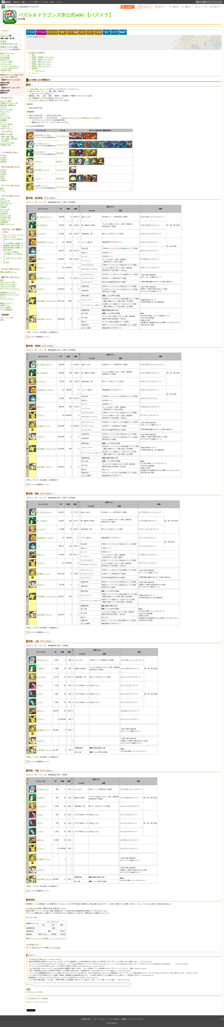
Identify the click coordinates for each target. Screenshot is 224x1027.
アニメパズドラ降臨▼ (10, 252)
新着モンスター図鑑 (9, 47)
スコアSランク (40, 71)
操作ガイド (162, 7)
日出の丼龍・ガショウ (38, 89)
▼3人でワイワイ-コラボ (8, 284)
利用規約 (124, 1019)
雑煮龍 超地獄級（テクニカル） (43, 57)
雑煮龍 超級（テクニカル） (41, 61)
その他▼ (6, 262)
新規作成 (175, 7)
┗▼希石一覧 (4, 126)
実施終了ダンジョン (7, 224)
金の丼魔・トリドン (41, 186)
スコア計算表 (55, 948)
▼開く (2, 320)
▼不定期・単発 (5, 218)
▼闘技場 (3, 162)
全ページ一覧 (202, 7)
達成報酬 (3, 120)
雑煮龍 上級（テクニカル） (41, 64)
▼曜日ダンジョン (6, 203)
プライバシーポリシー (137, 1019)
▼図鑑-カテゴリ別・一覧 (8, 103)
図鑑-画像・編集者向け (8, 105)
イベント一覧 (4, 55)
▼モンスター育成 (6, 109)
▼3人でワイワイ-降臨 (7, 286)
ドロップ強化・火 (62, 136)
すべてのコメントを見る (34, 992)
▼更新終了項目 (5, 70)
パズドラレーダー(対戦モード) (10, 66)
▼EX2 (2, 178)
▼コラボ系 (4, 211)
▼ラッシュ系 (4, 209)
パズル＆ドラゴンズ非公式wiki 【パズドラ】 (22, 7)
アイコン (3, 297)
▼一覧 (2, 190)
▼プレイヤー (4, 111)
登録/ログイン (218, 7)
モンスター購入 (5, 118)
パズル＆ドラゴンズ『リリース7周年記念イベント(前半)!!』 (81, 118)
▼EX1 (2, 176)
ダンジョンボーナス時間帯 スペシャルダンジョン (47, 938)
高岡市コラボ (44, 100)
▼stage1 (3, 155)
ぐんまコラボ (33, 100)
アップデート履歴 (6, 62)
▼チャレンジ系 (5, 216)
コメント (35, 73)
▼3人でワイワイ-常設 (7, 282)
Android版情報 (5, 57)
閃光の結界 (60, 178)
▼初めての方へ (5, 60)
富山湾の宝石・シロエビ (42, 135)
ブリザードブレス (62, 145)
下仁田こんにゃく (43, 660)
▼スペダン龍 (4, 201)
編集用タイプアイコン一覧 (9, 294)
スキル (29, 126)
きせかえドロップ (6, 128)
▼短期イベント (5, 220)
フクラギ (40, 702)
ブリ (38, 251)
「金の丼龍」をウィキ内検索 (37, 998)
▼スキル (3, 107)
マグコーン (38, 178)
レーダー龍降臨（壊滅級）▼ (13, 243)
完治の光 (59, 161)
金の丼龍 (21, 19)
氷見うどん (40, 259)
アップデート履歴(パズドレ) (10, 68)
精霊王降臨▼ (7, 250)
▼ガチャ (3, 113)
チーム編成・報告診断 (9, 138)
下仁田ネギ (40, 668)
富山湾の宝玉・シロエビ (45, 242)
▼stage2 (3, 157)
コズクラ (40, 694)
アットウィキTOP (112, 1019)
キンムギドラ (41, 234)
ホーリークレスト (62, 187)
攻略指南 (35, 68)
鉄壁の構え (60, 153)
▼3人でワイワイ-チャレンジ (10, 288)
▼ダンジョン (4, 116)
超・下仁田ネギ (39, 152)
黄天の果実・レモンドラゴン (47, 301)
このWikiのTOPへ (86, 1019)
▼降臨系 (3, 207)
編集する (188, 7)
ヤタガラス (38, 161)
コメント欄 (6, 36)
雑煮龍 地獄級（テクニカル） (42, 59)
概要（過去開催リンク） (8, 272)
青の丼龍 (33, 908)
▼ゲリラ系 (4, 205)
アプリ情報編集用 (6, 309)
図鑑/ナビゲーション (7, 53)
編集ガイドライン (6, 303)
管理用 (3, 41)
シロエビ (40, 685)
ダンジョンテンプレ (7, 299)
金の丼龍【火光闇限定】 (37, 52)
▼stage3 (3, 159)
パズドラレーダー (6, 64)
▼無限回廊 (4, 222)
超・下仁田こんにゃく (41, 143)
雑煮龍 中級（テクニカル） (41, 66)
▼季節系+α (4, 213)
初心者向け (5, 141)
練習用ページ (4, 305)
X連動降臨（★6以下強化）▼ (13, 245)
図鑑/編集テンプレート (8, 292)
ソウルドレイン (61, 170)
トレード (3, 122)
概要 (1, 188)
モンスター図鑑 (5, 101)
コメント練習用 (5, 307)
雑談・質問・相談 (8, 136)
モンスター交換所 (6, 124)
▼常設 (2, 199)
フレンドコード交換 (7, 143)
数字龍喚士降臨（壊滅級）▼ (13, 247)
